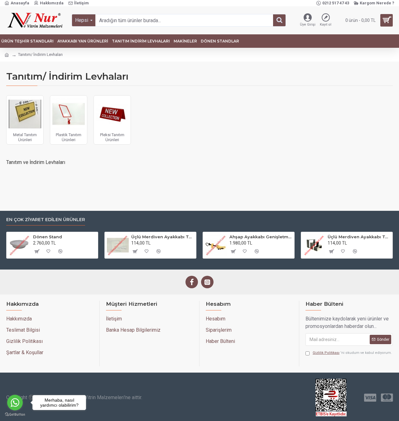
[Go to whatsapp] (15, 402)
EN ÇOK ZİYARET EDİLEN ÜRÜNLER (45, 219)
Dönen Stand (47, 236)
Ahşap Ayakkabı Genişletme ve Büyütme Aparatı (260, 236)
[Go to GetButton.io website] (15, 415)
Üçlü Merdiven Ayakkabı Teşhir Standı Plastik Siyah (359, 236)
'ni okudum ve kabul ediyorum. (352, 353)
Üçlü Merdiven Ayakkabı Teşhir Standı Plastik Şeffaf (162, 236)
